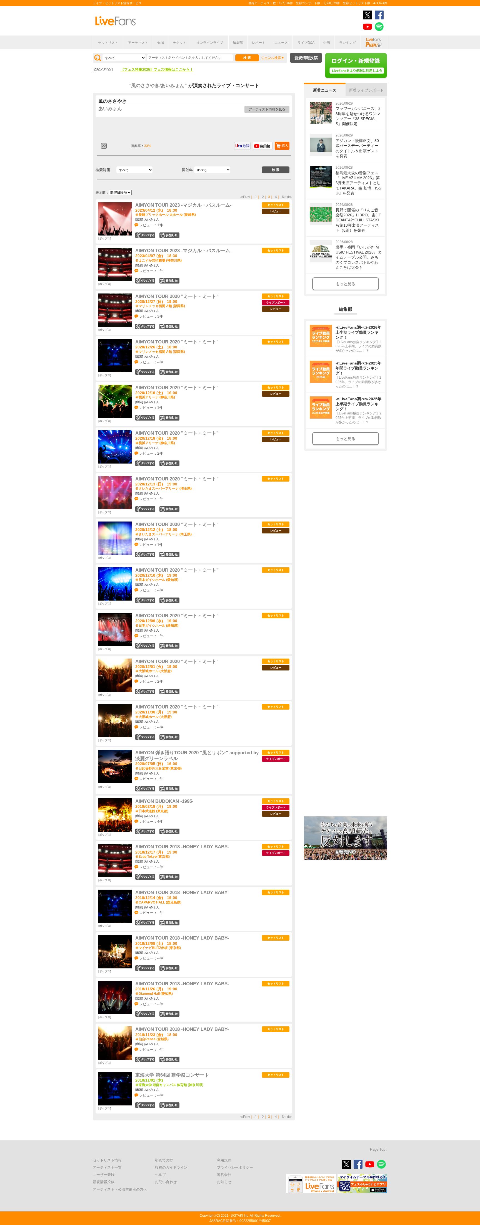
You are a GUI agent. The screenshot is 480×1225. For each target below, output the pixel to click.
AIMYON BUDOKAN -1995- (164, 801)
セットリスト (108, 43)
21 (169, 463)
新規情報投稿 (306, 57)
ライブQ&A (306, 43)
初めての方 (164, 1160)
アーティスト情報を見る (267, 109)
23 (169, 737)
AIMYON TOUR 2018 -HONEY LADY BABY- (182, 846)
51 (169, 509)
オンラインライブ (209, 43)
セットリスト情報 (107, 1160)
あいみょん (110, 108)
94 (169, 831)
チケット (179, 43)
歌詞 (246, 146)
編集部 (238, 43)
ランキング (347, 43)
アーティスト (138, 43)
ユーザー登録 (103, 1175)
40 (169, 554)
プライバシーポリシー (235, 1167)
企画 (326, 43)
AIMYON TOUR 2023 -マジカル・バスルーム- (183, 205)
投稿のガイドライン (171, 1167)
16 (169, 600)
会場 (160, 43)
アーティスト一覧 (107, 1167)
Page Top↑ (378, 1149)
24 (169, 326)
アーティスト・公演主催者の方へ (120, 1189)
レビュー (275, 211)
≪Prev (245, 197)
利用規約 (224, 1160)
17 (169, 968)
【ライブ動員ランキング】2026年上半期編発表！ (161, 69)
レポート (258, 43)
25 (169, 418)
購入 (285, 146)
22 (169, 877)
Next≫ (287, 197)
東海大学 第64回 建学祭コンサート (172, 1075)
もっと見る (345, 284)
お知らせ (224, 1182)
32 (169, 788)
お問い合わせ (166, 1182)
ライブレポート (276, 302)
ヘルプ (160, 1175)
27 (169, 646)
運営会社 (224, 1175)
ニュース (281, 43)
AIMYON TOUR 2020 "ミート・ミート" (177, 296)
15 (169, 372)
